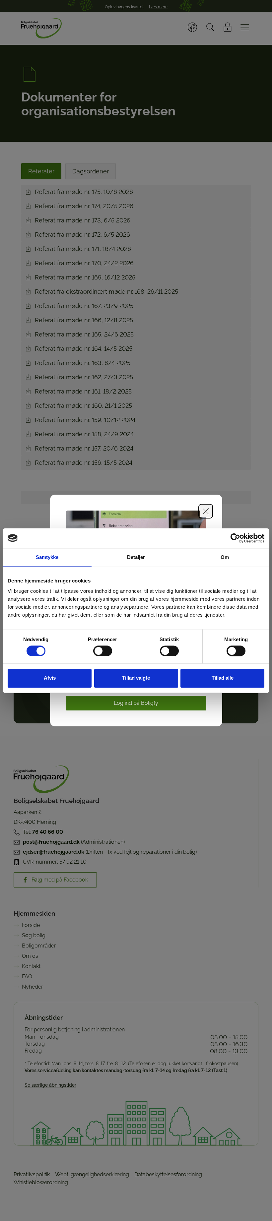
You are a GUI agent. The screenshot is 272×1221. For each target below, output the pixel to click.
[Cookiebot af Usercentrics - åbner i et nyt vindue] (235, 538)
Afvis (50, 678)
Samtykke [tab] (47, 557)
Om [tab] (225, 557)
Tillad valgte (136, 678)
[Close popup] (206, 511)
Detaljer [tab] (136, 557)
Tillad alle (223, 678)
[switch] (102, 650)
